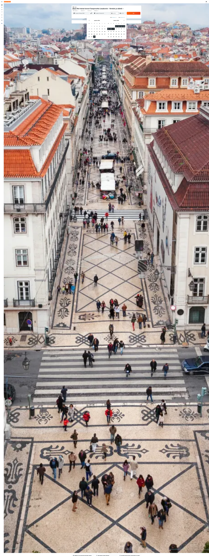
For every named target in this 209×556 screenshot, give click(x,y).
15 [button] (91, 31)
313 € (74, 9)
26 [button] (102, 34)
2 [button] (94, 26)
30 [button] (94, 36)
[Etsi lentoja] (1, 5)
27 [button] (104, 34)
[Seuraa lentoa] (1, 17)
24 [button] (96, 34)
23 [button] (94, 34)
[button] (2, 1)
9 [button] (94, 28)
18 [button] (99, 31)
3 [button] (121, 26)
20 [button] (104, 31)
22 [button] (91, 34)
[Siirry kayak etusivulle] (7, 1)
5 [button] (108, 28)
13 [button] (104, 28)
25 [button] (99, 34)
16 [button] (94, 31)
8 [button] (91, 28)
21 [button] (89, 34)
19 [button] (102, 31)
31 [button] (121, 36)
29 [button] (91, 36)
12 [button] (102, 28)
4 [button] (99, 26)
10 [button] (96, 28)
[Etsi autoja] (1, 9)
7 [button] (113, 28)
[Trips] (1, 20)
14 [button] (89, 31)
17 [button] (121, 31)
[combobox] (75, 10)
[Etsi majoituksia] (1, 7)
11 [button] (99, 28)
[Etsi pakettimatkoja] (1, 12)
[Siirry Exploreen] (1, 15)
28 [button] (89, 36)
